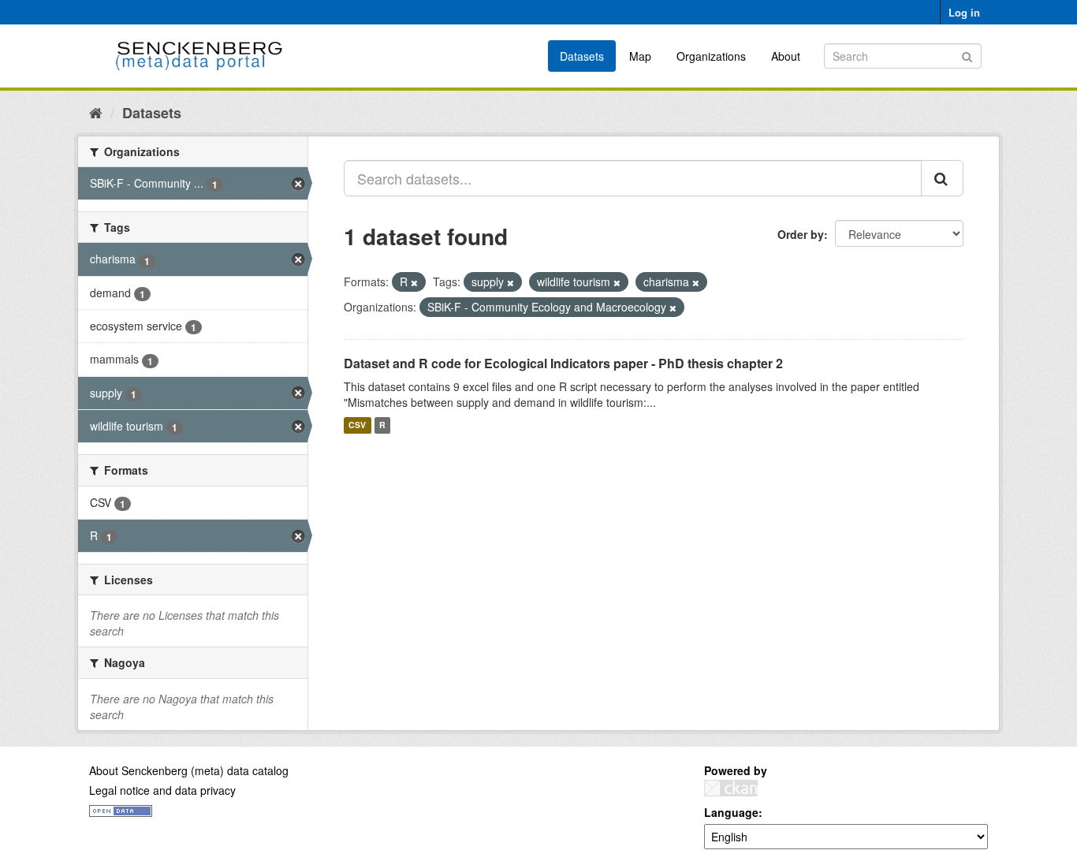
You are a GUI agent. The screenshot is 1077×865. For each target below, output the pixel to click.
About (785, 56)
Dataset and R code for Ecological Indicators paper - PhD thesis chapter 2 (563, 363)
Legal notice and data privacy (162, 790)
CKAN (731, 788)
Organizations (711, 56)
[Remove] (414, 282)
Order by (800, 234)
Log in (964, 12)
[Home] (95, 112)
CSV (357, 425)
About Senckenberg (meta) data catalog (189, 770)
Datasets (582, 56)
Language (731, 812)
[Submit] (967, 55)
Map (640, 56)
